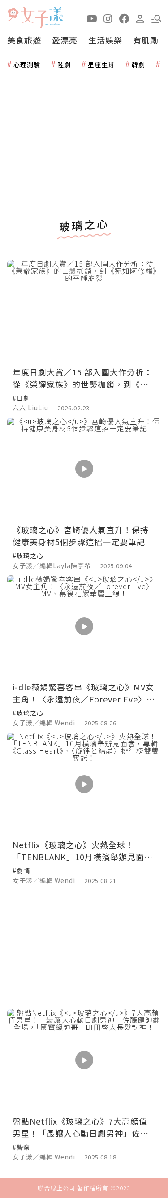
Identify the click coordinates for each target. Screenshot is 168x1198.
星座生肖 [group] (101, 64)
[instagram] (108, 18)
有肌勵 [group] (146, 40)
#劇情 (21, 870)
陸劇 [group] (64, 64)
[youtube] (92, 18)
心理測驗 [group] (26, 64)
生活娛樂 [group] (105, 40)
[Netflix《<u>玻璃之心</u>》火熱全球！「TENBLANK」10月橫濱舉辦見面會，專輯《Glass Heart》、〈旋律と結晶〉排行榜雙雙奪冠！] (84, 784)
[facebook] (124, 18)
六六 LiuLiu (30, 407)
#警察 (21, 1146)
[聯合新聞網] (13, 14)
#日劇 (21, 397)
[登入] (140, 18)
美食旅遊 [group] (24, 40)
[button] (156, 18)
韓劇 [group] (138, 64)
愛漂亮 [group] (65, 40)
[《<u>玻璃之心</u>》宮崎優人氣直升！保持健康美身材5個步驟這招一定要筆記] (84, 469)
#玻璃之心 (28, 555)
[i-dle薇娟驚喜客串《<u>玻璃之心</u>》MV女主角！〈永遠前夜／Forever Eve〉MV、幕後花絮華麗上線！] (84, 626)
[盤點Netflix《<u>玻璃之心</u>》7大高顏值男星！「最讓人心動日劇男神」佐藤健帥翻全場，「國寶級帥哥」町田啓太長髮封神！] (84, 1060)
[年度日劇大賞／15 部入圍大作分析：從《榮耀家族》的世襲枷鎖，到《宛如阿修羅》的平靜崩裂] (84, 311)
